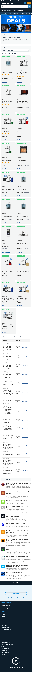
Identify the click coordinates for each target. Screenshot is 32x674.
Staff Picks (15, 13)
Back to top (16, 582)
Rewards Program (7, 644)
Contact (4, 638)
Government (5, 627)
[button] (16, 10)
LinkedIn (17, 597)
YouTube (23, 597)
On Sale (6, 47)
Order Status (5, 640)
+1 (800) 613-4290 (6, 605)
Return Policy (5, 648)
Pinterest (20, 597)
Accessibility (5, 654)
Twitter (11, 597)
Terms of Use (5, 652)
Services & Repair (6, 629)
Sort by (4, 50)
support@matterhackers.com (11, 608)
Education (4, 623)
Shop (3, 614)
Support (4, 625)
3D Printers (21, 13)
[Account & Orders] (25, 3)
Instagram (14, 597)
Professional (5, 621)
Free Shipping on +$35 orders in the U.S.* (10, 0)
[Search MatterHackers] (29, 6)
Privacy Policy (5, 650)
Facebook (8, 597)
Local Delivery (6, 642)
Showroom (5, 619)
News (3, 617)
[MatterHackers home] (7, 4)
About (3, 636)
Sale (10, 13)
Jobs (2, 646)
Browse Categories (8, 53)
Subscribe (16, 593)
